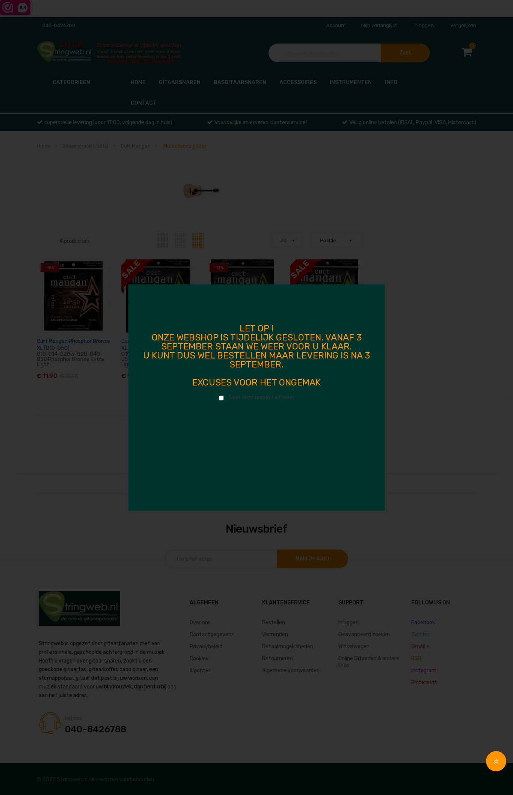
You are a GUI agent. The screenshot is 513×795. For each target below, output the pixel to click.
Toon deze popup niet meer (261, 397)
